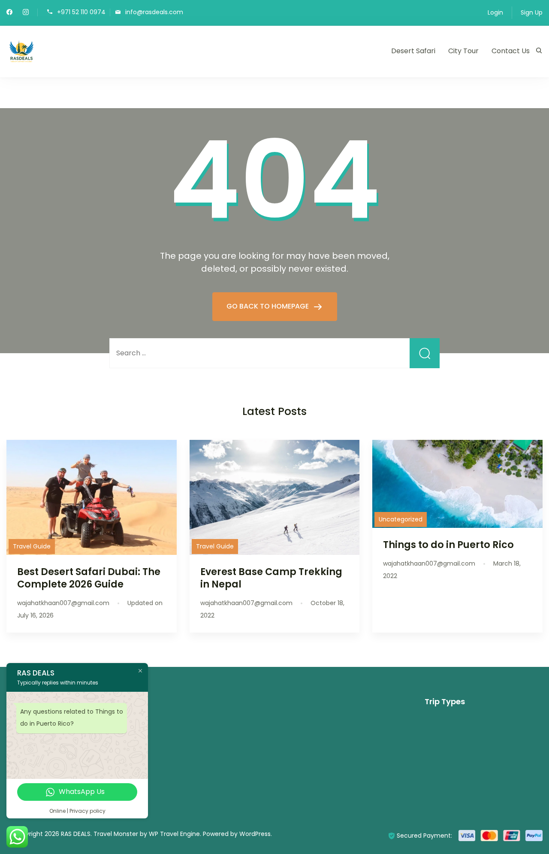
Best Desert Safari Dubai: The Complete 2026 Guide (88, 578)
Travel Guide (32, 546)
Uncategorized (400, 519)
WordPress (255, 834)
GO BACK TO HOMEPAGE (268, 306)
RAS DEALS (75, 834)
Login (495, 12)
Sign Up (532, 12)
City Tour (463, 51)
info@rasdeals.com (154, 12)
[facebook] (9, 13)
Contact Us (511, 51)
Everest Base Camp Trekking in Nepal (271, 578)
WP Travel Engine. (175, 834)
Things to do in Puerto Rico (448, 544)
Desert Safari (413, 51)
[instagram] (26, 13)
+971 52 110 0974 (81, 12)
